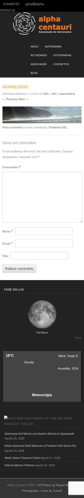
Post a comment (12, 127)
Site (5, 256)
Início (34, 46)
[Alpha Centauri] (42, 33)
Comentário (11, 167)
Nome (7, 231)
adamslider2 (67, 94)
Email (7, 243)
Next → (23, 99)
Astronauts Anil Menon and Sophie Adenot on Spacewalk (39, 433)
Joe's (78, 337)
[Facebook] (82, 3)
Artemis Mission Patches (19, 465)
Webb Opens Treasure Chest (22, 458)
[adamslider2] (42, 122)
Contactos (61, 64)
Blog (34, 73)
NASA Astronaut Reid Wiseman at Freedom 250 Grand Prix (40, 445)
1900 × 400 (49, 94)
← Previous (10, 99)
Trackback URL (57, 127)
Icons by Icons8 (51, 490)
